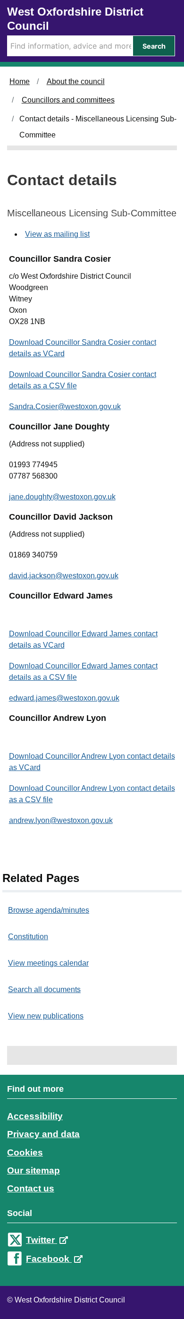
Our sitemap (33, 1170)
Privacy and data (43, 1134)
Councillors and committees (68, 100)
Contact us (30, 1188)
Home (19, 81)
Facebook (49, 1259)
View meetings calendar (48, 963)
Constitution (28, 937)
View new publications (46, 1016)
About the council (76, 81)
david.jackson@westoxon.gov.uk (63, 576)
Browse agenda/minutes (48, 910)
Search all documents (44, 989)
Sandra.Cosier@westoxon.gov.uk (65, 407)
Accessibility (35, 1116)
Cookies (25, 1152)
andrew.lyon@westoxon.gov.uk (61, 820)
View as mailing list (57, 234)
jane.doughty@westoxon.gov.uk (62, 497)
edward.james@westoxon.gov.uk (64, 698)
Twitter (41, 1240)
